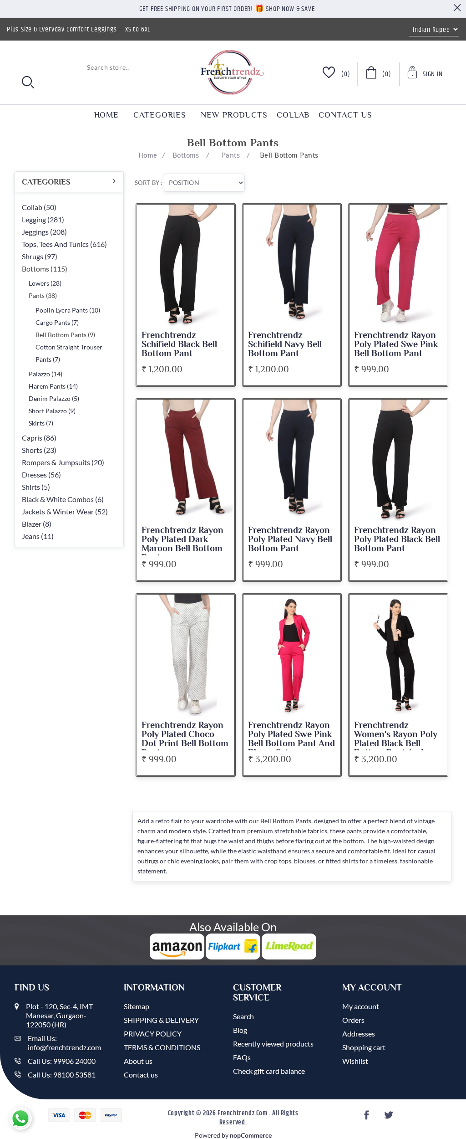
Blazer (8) (36, 523)
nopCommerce (251, 1135)
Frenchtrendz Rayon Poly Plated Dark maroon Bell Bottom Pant (182, 544)
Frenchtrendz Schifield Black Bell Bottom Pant (179, 344)
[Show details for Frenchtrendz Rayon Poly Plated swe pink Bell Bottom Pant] (398, 265)
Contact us (345, 114)
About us (138, 1061)
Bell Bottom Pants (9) (65, 335)
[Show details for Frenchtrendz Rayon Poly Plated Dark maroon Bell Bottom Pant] (185, 460)
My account (360, 1006)
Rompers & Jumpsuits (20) (63, 462)
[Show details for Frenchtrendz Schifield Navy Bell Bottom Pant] (292, 265)
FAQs (242, 1057)
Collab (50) (39, 207)
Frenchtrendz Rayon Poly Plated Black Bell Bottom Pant (397, 539)
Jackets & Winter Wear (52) (65, 511)
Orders (353, 1020)
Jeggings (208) (44, 231)
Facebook (367, 1117)
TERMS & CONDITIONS (162, 1047)
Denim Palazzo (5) (54, 398)
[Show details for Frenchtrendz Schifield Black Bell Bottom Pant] (185, 265)
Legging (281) (43, 219)
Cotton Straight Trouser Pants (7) (68, 353)
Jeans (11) (38, 536)
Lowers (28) (45, 283)
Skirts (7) (41, 423)
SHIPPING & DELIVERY (161, 1020)
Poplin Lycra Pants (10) (67, 310)
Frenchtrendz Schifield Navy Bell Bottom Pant (285, 344)
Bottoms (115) (44, 268)
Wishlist (355, 1061)
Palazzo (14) (45, 374)
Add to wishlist (221, 236)
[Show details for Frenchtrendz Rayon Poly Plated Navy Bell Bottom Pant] (292, 460)
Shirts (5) (36, 486)
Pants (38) (43, 295)
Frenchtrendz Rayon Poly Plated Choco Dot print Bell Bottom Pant (185, 739)
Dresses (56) (41, 474)
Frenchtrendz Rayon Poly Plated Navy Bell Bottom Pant (290, 539)
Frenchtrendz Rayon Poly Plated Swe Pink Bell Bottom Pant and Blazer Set (291, 739)
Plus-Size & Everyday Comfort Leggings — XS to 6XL (79, 29)
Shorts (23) (39, 450)
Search (243, 1016)
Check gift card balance (269, 1071)
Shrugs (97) (39, 256)
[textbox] (74, 67)
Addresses (358, 1033)
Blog (240, 1030)
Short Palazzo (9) (52, 411)
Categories (159, 114)
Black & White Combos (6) (63, 499)
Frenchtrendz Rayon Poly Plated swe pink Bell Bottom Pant (396, 344)
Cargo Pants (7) (57, 322)
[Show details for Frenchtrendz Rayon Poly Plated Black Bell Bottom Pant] (398, 460)
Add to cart (221, 218)
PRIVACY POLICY (153, 1033)
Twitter (389, 1117)
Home (106, 114)
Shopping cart (363, 1047)
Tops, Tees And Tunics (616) (64, 244)
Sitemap (136, 1006)
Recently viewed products (273, 1043)
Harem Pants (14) (53, 386)
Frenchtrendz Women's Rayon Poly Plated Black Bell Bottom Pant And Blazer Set (395, 743)
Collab (293, 114)
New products (234, 114)
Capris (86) (39, 437)
